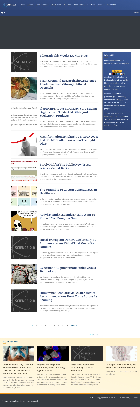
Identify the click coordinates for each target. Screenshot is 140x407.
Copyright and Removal (106, 398)
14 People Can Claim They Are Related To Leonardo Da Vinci (121, 366)
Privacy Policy (124, 398)
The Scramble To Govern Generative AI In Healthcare (68, 191)
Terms (135, 398)
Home (23, 5)
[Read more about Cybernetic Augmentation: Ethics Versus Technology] (24, 274)
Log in (136, 12)
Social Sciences (97, 5)
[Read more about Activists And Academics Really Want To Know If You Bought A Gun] (24, 221)
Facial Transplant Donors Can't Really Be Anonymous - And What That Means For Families (68, 243)
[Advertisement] (70, 32)
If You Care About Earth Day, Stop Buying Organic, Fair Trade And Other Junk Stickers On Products (68, 112)
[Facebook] (2, 13)
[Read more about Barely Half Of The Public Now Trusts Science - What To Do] (24, 171)
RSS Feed (94, 335)
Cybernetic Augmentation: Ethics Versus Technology (68, 269)
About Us (90, 398)
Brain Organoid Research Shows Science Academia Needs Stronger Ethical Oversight (68, 84)
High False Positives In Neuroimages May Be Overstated (82, 367)
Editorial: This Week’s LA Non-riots (64, 55)
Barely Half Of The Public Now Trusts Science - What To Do (65, 166)
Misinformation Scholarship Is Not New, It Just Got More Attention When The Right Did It (69, 140)
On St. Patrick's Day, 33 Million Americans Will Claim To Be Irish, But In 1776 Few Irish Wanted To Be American (18, 369)
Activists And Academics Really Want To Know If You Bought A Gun (67, 216)
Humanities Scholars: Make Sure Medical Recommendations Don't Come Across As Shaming (68, 296)
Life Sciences (56, 5)
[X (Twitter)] (4, 13)
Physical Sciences (81, 5)
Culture (30, 5)
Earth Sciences (42, 5)
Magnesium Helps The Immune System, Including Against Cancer (51, 367)
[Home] (10, 5)
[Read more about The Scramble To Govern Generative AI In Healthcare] (24, 196)
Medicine (67, 5)
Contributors (111, 5)
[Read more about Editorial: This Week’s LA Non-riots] (24, 62)
